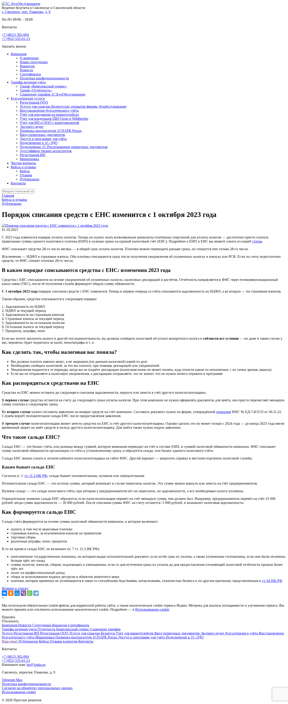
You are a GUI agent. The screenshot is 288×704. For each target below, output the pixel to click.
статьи (257, 241)
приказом (223, 412)
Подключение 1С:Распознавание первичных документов (64, 147)
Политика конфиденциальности (44, 78)
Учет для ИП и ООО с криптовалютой (49, 123)
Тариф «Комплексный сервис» (43, 86)
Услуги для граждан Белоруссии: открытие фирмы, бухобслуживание (73, 106)
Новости (26, 70)
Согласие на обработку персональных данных (37, 688)
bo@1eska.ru (36, 665)
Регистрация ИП (32, 155)
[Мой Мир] (17, 593)
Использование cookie (152, 609)
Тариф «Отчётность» (36, 90)
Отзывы (26, 175)
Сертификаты (30, 74)
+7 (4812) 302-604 (15, 35)
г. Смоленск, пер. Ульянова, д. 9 (26, 12)
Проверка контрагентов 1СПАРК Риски (51, 131)
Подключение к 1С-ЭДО (39, 143)
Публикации (29, 179)
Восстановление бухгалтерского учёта (49, 110)
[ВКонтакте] (4, 593)
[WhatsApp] (29, 593)
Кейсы (25, 171)
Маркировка (29, 159)
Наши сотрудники (34, 62)
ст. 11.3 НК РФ (36, 476)
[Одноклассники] (11, 593)
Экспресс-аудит (32, 127)
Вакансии (27, 66)
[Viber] (23, 593)
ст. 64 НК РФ (272, 581)
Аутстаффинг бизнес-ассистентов (46, 151)
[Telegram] (36, 593)
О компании (29, 58)
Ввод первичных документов (42, 135)
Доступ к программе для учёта (43, 139)
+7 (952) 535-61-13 (16, 39)
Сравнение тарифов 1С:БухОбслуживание (52, 94)
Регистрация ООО (34, 102)
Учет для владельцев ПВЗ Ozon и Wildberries (54, 118)
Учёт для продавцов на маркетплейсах (49, 114)
